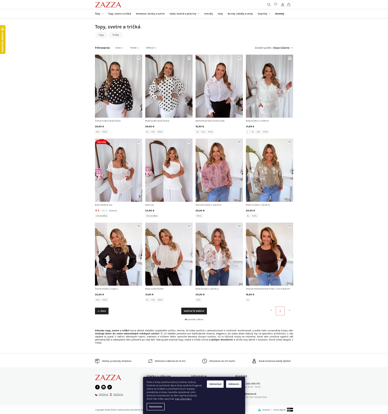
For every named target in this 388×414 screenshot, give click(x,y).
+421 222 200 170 (250, 383)
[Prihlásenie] (282, 4)
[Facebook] (97, 387)
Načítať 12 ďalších (194, 310)
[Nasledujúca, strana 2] (280, 311)
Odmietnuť (215, 384)
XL (147, 131)
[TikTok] (109, 387)
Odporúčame (281, 47)
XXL (98, 131)
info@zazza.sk (248, 393)
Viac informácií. (183, 398)
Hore (103, 310)
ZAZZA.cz (103, 394)
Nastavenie (155, 406)
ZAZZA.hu (118, 394)
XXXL (104, 131)
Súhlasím (233, 384)
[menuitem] (99, 13)
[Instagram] (103, 387)
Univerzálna (101, 216)
